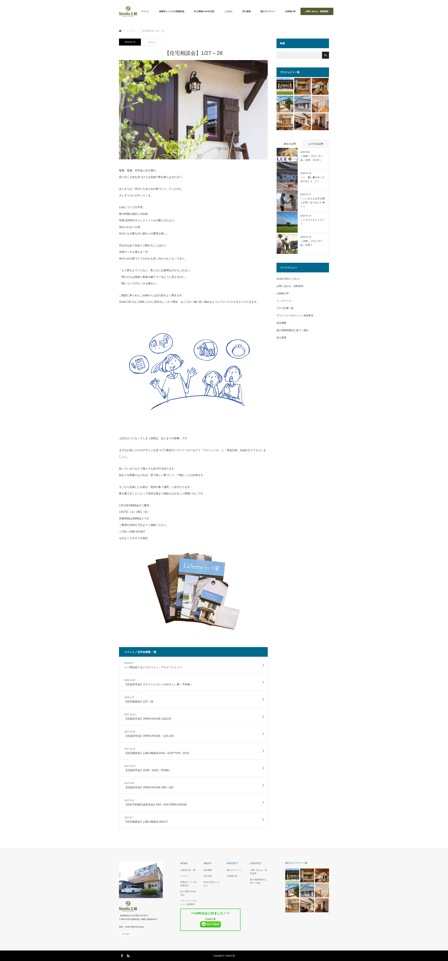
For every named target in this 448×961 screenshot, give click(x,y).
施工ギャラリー (268, 11)
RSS (127, 955)
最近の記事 (290, 143)
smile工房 (230, 956)
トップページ (283, 300)
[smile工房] (137, 906)
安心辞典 (246, 11)
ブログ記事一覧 (285, 308)
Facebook (121, 955)
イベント (145, 11)
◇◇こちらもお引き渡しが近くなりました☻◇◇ (312, 202)
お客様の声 (290, 11)
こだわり (228, 11)
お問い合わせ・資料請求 (316, 11)
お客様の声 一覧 (187, 870)
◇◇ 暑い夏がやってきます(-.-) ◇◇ (312, 179)
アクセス (126, 934)
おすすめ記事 (316, 143)
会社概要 (281, 322)
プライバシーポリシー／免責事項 (294, 315)
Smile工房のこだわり (288, 278)
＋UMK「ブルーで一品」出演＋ (311, 243)
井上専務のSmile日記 (204, 11)
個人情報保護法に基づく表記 (292, 330)
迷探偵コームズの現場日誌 (171, 11)
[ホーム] (120, 26)
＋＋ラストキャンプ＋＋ (312, 221)
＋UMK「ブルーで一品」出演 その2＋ (311, 158)
